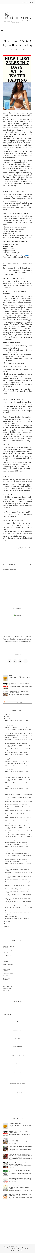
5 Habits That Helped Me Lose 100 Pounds (16, 840)
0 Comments (22, 49)
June (7, 718)
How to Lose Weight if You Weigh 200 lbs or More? (18, 735)
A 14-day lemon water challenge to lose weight (17, 823)
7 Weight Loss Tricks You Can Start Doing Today (19, 684)
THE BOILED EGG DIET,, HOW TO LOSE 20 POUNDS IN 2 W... (18, 856)
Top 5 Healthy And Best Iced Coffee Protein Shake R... (18, 749)
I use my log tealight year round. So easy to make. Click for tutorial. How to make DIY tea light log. (20, 1156)
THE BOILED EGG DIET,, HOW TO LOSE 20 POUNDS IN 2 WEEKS (20, 1195)
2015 (6, 926)
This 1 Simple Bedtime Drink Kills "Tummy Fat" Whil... (17, 785)
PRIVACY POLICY (7, 988)
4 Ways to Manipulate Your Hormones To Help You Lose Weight (20, 1163)
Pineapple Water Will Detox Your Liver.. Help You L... (18, 811)
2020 (6, 714)
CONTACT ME (6, 990)
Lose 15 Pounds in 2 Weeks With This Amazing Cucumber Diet (19, 1171)
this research (25, 255)
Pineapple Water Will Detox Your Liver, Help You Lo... (18, 721)
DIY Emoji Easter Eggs (15, 676)
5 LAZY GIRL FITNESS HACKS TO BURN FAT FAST (17, 834)
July (7, 716)
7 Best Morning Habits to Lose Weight (15, 763)
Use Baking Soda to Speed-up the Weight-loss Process (17, 898)
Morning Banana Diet (11, 916)
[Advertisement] (17, 1224)
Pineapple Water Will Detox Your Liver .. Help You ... (18, 818)
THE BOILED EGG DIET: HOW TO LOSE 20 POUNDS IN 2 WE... (18, 798)
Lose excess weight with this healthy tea (16, 743)
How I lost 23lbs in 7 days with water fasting (17, 889)
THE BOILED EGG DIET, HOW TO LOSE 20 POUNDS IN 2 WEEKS (18, 724)
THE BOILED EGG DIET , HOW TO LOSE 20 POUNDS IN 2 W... (18, 895)
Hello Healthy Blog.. (18, 1247)
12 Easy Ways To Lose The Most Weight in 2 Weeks (18, 733)
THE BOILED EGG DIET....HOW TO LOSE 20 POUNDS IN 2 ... (18, 837)
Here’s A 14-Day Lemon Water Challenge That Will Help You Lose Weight (19, 1187)
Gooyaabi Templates (18, 1251)
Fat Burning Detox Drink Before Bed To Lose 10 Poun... (17, 807)
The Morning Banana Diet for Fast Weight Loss (17, 777)
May (7, 921)
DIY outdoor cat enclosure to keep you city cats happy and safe (20, 1147)
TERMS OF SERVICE (7, 987)
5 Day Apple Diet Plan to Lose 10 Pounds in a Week (17, 758)
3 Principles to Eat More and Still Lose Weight (17, 727)
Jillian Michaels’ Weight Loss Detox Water (16, 752)
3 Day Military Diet (10, 775)
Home (4, 985)
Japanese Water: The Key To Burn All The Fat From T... (18, 794)
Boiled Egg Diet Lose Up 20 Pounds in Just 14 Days (18, 918)
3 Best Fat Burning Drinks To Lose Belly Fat (16, 905)
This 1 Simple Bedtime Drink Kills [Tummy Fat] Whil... (17, 891)
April (7, 923)
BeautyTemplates (19, 1249)
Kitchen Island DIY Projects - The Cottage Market (18, 691)
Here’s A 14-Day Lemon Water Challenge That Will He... (18, 740)
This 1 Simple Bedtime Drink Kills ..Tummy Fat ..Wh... (17, 814)
